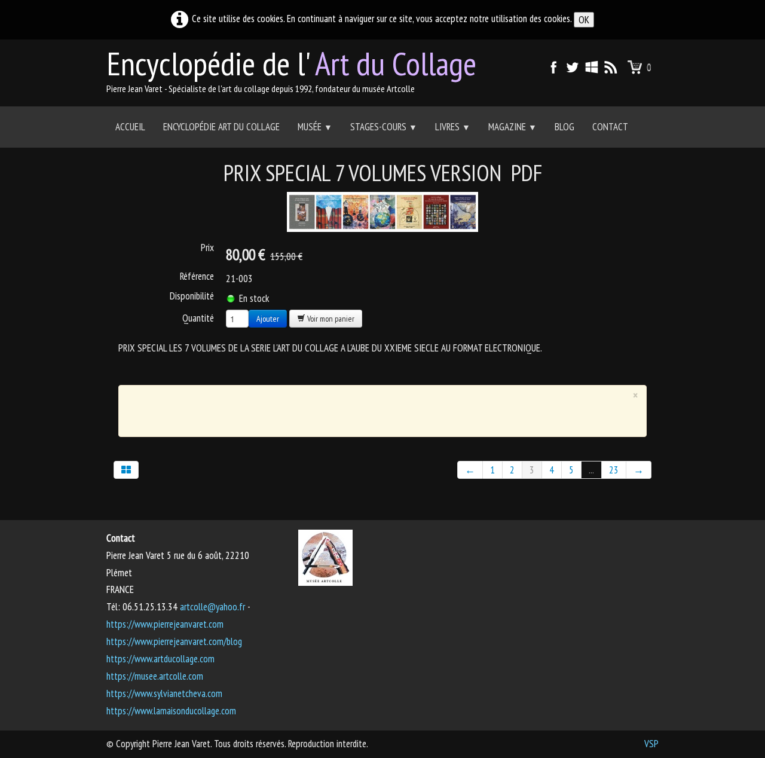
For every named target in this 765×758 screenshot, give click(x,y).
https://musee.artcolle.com (154, 676)
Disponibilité (192, 296)
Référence (197, 276)
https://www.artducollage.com (160, 658)
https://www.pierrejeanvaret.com (165, 624)
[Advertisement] (374, 408)
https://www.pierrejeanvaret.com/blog (174, 641)
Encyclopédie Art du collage (221, 126)
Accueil (130, 126)
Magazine (512, 126)
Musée (315, 126)
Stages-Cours (383, 126)
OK (584, 19)
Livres (452, 126)
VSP (651, 743)
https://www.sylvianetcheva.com (164, 693)
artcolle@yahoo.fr (212, 606)
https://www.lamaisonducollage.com (171, 710)
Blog (564, 126)
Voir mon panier (329, 318)
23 (614, 469)
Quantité (198, 317)
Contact (610, 126)
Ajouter (267, 318)
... (591, 469)
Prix (207, 247)
